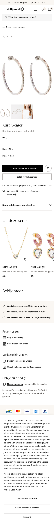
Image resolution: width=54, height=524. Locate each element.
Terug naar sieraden (15, 27)
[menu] (4, 9)
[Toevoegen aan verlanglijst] (48, 168)
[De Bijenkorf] (15, 9)
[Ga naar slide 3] (11, 36)
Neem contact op (15, 384)
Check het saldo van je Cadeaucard (24, 366)
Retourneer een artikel (17, 343)
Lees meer (16, 490)
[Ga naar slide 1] (4, 36)
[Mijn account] (35, 9)
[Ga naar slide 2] (8, 36)
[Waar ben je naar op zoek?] (6, 17)
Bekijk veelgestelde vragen (20, 360)
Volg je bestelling (15, 337)
